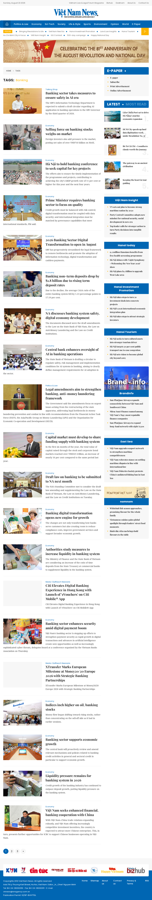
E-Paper (136, 24)
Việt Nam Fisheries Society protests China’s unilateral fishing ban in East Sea (127, 475)
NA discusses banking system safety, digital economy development (73, 315)
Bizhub (110, 3)
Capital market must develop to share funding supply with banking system (73, 439)
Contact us (117, 882)
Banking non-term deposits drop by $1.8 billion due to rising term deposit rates (72, 280)
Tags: (8, 80)
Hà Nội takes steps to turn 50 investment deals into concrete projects (124, 301)
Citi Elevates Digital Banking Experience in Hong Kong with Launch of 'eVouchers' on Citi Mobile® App (68, 592)
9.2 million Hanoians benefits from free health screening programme (126, 254)
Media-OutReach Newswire (58, 582)
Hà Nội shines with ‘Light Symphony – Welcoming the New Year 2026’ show (127, 263)
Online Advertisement (120, 90)
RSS (147, 880)
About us (105, 882)
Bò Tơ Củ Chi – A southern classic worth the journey (135, 148)
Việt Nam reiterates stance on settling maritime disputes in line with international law (127, 463)
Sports (87, 24)
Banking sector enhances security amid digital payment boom (71, 625)
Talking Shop (51, 89)
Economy (37, 24)
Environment (100, 24)
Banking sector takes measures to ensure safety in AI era (70, 95)
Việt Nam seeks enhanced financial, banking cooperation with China (72, 812)
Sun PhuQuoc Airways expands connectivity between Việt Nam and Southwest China (126, 404)
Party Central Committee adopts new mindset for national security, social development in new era (127, 218)
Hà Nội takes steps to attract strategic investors (127, 318)
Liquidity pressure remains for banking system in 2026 (68, 777)
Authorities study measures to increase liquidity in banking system (73, 551)
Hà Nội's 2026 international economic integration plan (127, 310)
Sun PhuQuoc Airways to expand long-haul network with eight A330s (127, 424)
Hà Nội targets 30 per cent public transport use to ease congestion (125, 348)
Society (61, 24)
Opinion (115, 24)
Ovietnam (120, 3)
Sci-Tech (49, 24)
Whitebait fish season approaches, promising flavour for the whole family (126, 512)
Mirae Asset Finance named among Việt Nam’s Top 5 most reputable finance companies (126, 415)
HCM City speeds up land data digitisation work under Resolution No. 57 (134, 132)
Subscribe (114, 82)
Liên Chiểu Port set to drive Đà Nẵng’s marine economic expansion (136, 115)
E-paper (114, 71)
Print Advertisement (119, 86)
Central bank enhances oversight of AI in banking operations (72, 351)
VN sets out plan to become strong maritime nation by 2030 (126, 209)
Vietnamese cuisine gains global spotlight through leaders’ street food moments (127, 523)
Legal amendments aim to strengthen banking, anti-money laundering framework (73, 393)
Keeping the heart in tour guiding (135, 181)
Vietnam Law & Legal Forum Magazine (86, 3)
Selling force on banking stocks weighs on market (69, 131)
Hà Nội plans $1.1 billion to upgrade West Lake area (126, 273)
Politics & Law (21, 24)
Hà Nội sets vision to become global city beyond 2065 (126, 356)
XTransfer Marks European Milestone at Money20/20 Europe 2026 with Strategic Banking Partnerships (70, 673)
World (125, 24)
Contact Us (143, 3)
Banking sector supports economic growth (72, 741)
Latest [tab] (113, 104)
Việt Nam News (76, 13)
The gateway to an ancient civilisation (135, 165)
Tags (17, 71)
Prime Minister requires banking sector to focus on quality (70, 202)
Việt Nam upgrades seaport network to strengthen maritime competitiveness (127, 452)
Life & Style (74, 24)
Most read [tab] (136, 104)
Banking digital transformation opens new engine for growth (69, 515)
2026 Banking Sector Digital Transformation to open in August (71, 242)
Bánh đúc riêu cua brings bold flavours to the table (124, 533)
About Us (132, 3)
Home (8, 71)
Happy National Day (100, 35)
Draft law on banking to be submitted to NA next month (73, 479)
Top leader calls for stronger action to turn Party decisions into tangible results (127, 230)
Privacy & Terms (131, 882)
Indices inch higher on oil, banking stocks (72, 707)
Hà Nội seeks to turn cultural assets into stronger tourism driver (126, 340)
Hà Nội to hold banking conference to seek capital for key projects (72, 166)
